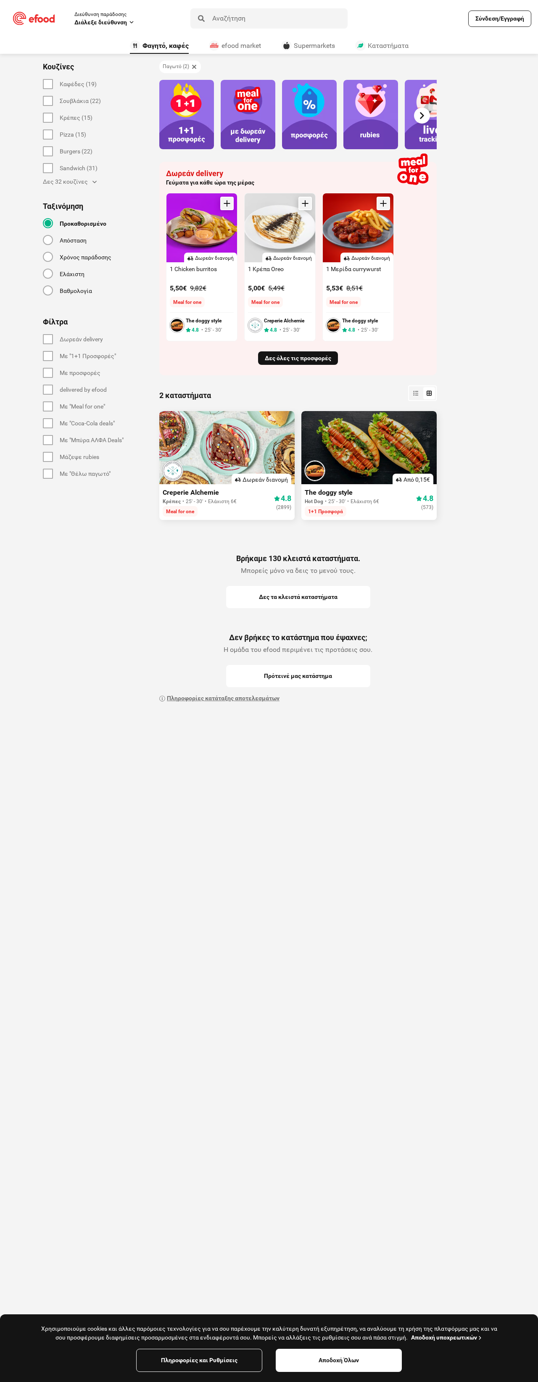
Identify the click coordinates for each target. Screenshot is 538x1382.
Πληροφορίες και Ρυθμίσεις (199, 1360)
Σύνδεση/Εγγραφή (499, 18)
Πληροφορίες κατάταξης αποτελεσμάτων (223, 698)
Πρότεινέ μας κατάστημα (298, 676)
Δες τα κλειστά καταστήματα (298, 596)
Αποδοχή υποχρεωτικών (444, 1337)
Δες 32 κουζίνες (65, 181)
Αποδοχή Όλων (339, 1360)
